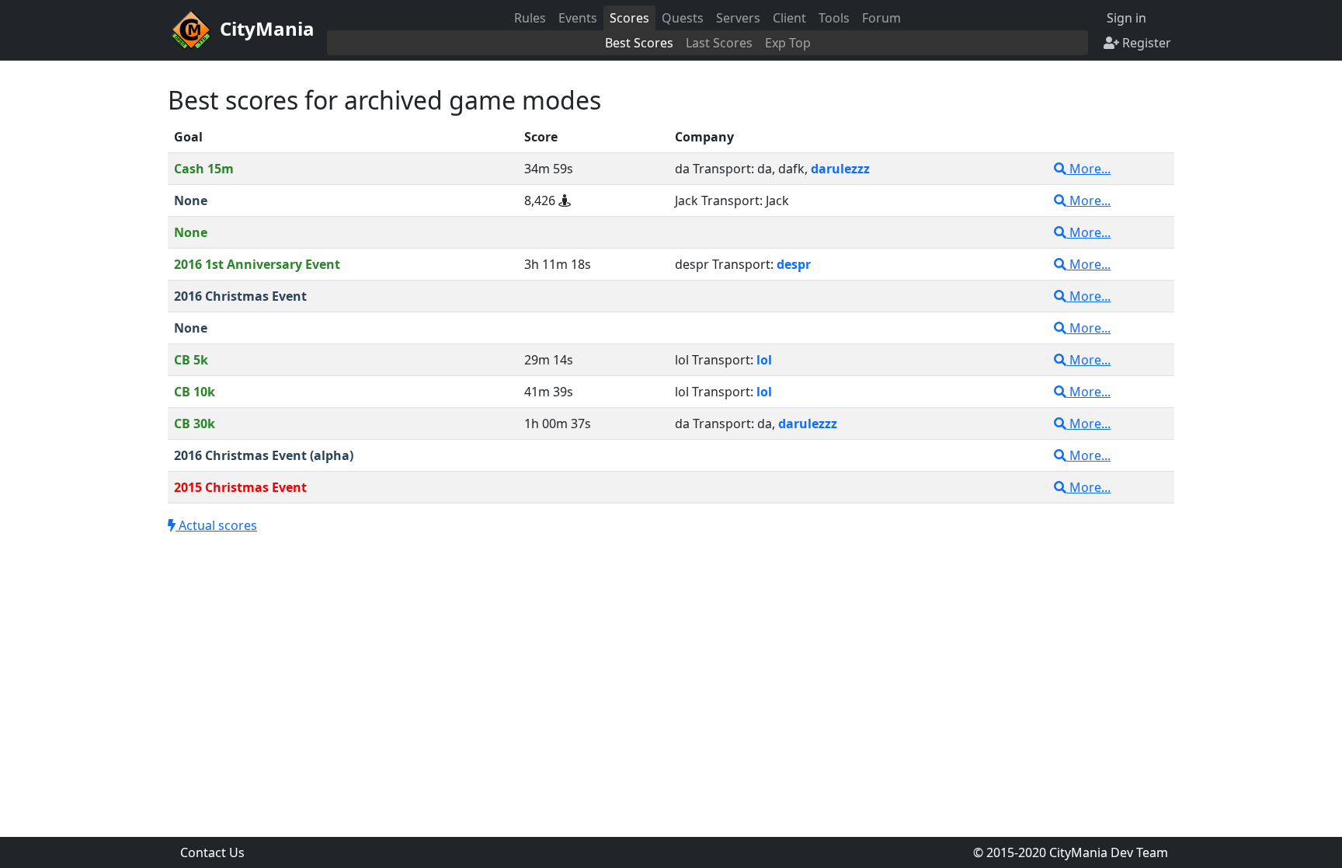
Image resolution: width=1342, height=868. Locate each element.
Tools (834, 17)
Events (577, 17)
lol (764, 359)
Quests (683, 17)
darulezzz (840, 168)
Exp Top (788, 42)
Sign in (1125, 17)
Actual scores (216, 525)
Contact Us (212, 852)
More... (1088, 168)
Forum (881, 17)
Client (789, 17)
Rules (530, 17)
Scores (629, 17)
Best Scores (639, 42)
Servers (738, 17)
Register (1145, 42)
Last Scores (719, 42)
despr (794, 264)
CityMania (265, 28)
